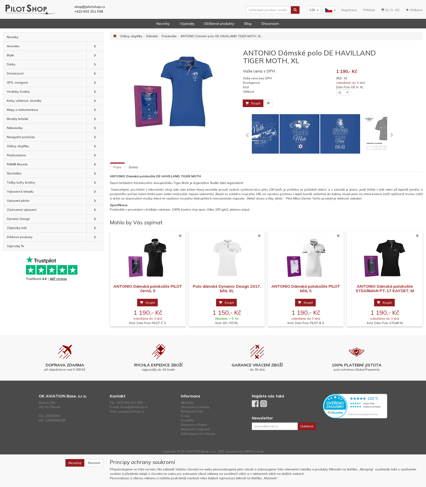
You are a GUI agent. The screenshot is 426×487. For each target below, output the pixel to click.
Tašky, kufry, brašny (21, 182)
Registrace (349, 10)
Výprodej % (15, 246)
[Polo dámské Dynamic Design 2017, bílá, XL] (227, 257)
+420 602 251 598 (88, 11)
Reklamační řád (192, 411)
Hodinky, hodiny (18, 92)
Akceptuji (74, 463)
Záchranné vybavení (21, 210)
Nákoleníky (15, 128)
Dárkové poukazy (19, 237)
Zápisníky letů (17, 228)
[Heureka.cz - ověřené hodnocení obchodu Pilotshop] (355, 406)
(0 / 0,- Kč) (391, 10)
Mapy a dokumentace (22, 110)
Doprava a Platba (194, 425)
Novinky (163, 23)
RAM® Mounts (17, 164)
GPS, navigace (17, 82)
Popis (117, 167)
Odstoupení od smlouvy (198, 434)
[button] (94, 46)
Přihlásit (369, 10)
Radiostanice (16, 155)
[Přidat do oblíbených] (268, 103)
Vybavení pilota (18, 201)
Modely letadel (17, 119)
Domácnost (15, 73)
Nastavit (94, 463)
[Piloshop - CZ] (329, 10)
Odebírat (306, 426)
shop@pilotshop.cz (89, 7)
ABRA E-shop (254, 451)
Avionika (13, 46)
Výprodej (187, 23)
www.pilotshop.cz (131, 411)
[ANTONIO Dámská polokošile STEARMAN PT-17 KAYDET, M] (385, 257)
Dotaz (133, 167)
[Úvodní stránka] (114, 36)
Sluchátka (14, 173)
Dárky (11, 64)
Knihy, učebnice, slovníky (24, 101)
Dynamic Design (18, 219)
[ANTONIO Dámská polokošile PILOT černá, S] (148, 257)
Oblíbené (415, 10)
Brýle (10, 55)
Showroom (270, 23)
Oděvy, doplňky (18, 146)
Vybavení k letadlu (20, 192)
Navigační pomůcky (21, 137)
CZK (312, 10)
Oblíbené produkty (219, 23)
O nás (185, 416)
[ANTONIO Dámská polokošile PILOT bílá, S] (306, 257)
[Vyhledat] (295, 10)
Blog (247, 23)
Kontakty (187, 420)
